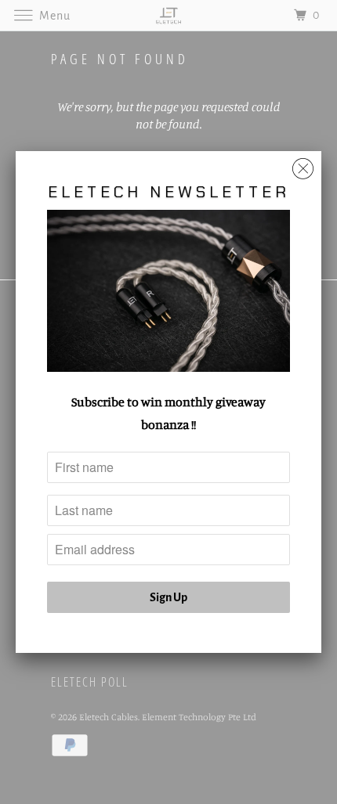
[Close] (302, 165)
